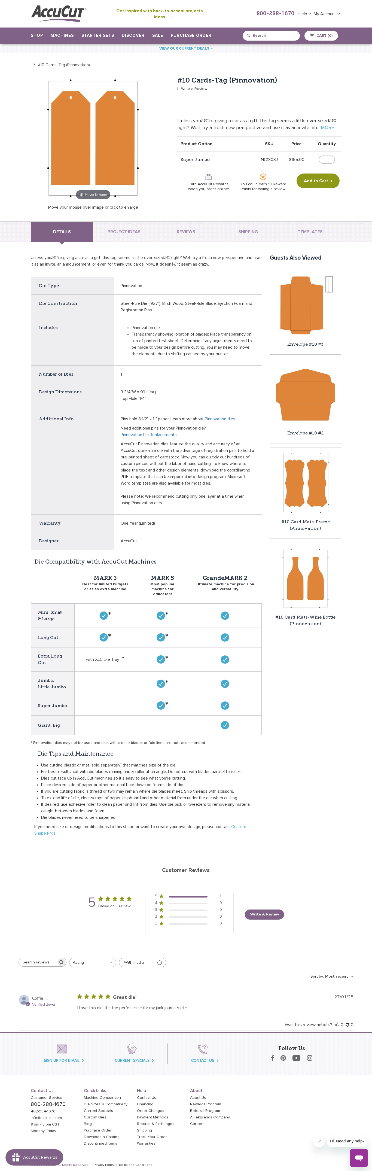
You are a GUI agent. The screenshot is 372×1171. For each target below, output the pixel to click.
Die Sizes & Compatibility (105, 1104)
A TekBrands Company (210, 1117)
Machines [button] (62, 36)
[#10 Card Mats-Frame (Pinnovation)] (305, 483)
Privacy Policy (104, 1165)
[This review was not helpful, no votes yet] (347, 1025)
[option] (60, 64)
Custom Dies (95, 1117)
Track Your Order (152, 1137)
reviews (186, 232)
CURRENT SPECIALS (132, 1060)
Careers (197, 1124)
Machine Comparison (102, 1098)
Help (303, 14)
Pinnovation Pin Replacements (149, 435)
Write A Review (264, 914)
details (62, 232)
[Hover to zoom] (93, 138)
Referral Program (205, 1111)
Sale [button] (157, 36)
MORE (327, 127)
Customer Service (46, 1098)
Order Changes (150, 1111)
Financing (145, 1104)
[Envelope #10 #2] (305, 394)
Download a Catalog (102, 1137)
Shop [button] (37, 36)
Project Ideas (124, 232)
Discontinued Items (100, 1143)
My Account (325, 14)
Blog (88, 1124)
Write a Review (194, 89)
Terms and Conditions (135, 1165)
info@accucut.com (46, 1118)
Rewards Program (205, 1104)
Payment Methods (152, 1117)
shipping (248, 232)
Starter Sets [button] (97, 36)
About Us (198, 1098)
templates (310, 232)
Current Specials (98, 1111)
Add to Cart (316, 181)
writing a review (271, 189)
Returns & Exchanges (155, 1124)
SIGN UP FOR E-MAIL (62, 1060)
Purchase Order (191, 36)
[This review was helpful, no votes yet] (337, 1025)
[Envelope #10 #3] (305, 305)
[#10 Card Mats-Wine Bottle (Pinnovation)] (305, 578)
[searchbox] (37, 962)
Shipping (144, 1130)
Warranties (146, 1143)
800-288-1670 (275, 14)
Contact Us (146, 1098)
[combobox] (272, 35)
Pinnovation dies (220, 419)
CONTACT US (202, 1060)
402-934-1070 (43, 1111)
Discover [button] (133, 36)
